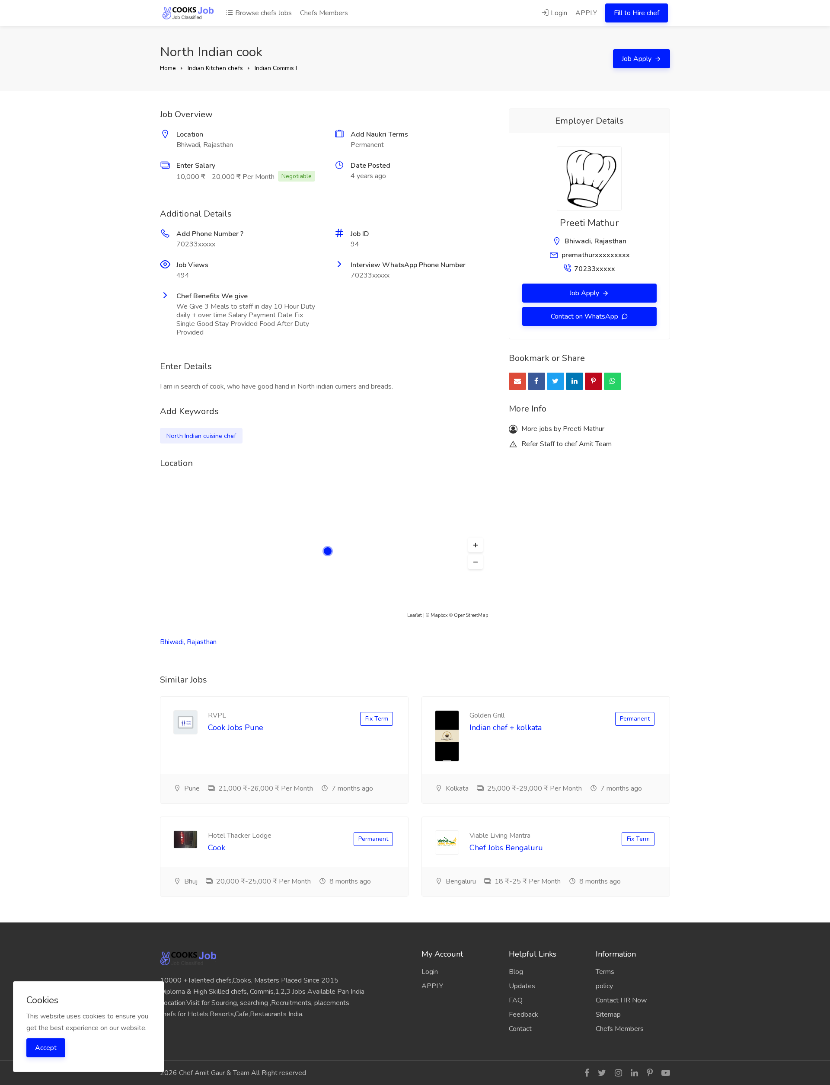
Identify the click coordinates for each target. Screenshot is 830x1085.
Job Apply (637, 59)
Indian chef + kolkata (505, 727)
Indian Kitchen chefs (215, 68)
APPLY (586, 13)
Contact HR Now (621, 1000)
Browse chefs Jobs (262, 13)
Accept (46, 1048)
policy (604, 986)
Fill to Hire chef (636, 13)
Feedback (523, 1014)
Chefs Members (324, 13)
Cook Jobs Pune (235, 727)
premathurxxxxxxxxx (596, 255)
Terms (605, 971)
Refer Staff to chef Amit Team (566, 444)
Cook (216, 847)
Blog (516, 971)
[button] (475, 545)
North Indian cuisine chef (201, 435)
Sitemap (608, 1014)
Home (168, 68)
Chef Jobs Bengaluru (506, 847)
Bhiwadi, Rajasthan (188, 642)
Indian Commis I (276, 68)
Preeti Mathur (589, 223)
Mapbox (439, 615)
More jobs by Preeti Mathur (562, 429)
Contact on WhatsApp (585, 316)
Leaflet (414, 615)
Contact (520, 1029)
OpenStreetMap (471, 615)
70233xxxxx (594, 269)
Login (558, 13)
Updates (522, 986)
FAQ (516, 1000)
